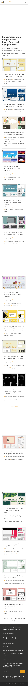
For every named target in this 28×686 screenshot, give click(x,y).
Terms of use (6, 653)
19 (22, 619)
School (5, 145)
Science (9, 523)
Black (9, 367)
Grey (15, 367)
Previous (6, 619)
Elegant (10, 399)
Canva (6, 515)
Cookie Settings (7, 659)
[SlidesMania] (7, 2)
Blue (6, 111)
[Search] (22, 671)
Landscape (7, 81)
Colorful (11, 141)
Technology (6, 335)
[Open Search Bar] (21, 2)
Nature (5, 523)
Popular (18, 515)
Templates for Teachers (9, 139)
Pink (20, 303)
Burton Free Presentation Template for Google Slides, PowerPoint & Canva (14, 510)
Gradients (11, 177)
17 (16, 619)
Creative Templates (18, 141)
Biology (7, 521)
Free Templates (8, 79)
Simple (19, 81)
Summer (14, 305)
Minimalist (20, 399)
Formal (9, 209)
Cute (5, 143)
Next (14, 621)
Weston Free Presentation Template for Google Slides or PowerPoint (12, 168)
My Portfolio (6, 646)
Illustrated (8, 143)
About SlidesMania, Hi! (8, 643)
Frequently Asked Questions (15, 650)
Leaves (20, 521)
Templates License (15, 653)
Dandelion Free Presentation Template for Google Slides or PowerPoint (12, 391)
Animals (7, 141)
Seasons (9, 305)
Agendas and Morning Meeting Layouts (14, 365)
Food (6, 303)
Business (10, 551)
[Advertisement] (14, 21)
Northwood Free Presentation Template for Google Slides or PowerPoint (12, 202)
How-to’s (5, 650)
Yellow (5, 83)
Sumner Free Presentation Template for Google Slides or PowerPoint (12, 294)
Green (10, 521)
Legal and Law (12, 553)
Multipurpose (14, 81)
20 (24, 619)
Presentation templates (18, 79)
